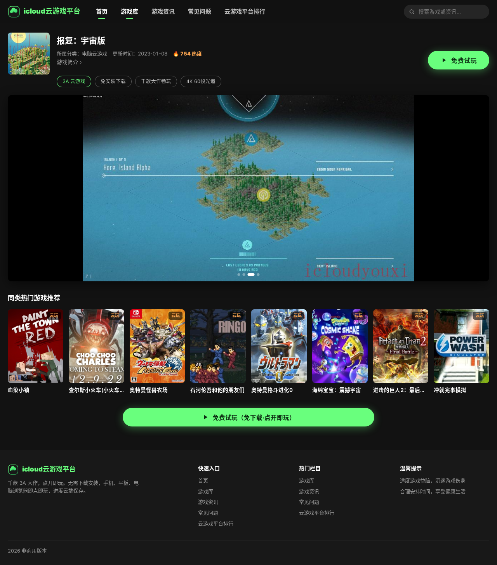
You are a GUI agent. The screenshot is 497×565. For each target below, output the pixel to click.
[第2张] (244, 274)
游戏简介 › (69, 62)
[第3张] (251, 274)
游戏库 (129, 11)
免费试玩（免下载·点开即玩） (254, 417)
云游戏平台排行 (244, 11)
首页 (102, 11)
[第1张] (239, 274)
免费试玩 (464, 60)
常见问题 (199, 11)
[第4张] (258, 274)
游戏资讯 (163, 11)
